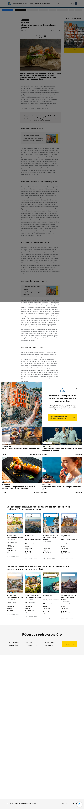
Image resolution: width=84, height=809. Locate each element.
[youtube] (76, 804)
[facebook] (70, 804)
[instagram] (63, 804)
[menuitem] (16, 644)
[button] (79, 804)
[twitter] (66, 804)
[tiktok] (73, 804)
